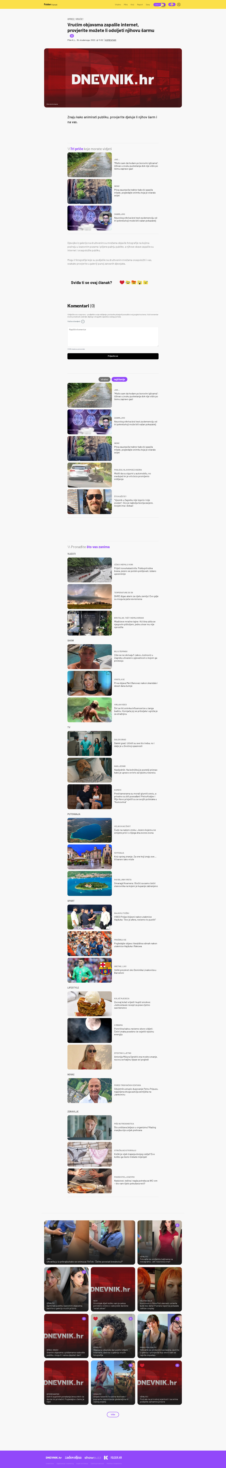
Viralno (118, 4)
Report (140, 4)
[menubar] (179, 4)
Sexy (148, 4)
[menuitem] (179, 4)
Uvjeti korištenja (82, 1463)
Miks (126, 4)
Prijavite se (113, 356)
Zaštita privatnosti (97, 1463)
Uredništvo (50, 1463)
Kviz (132, 4)
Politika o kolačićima (114, 1463)
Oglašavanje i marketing (65, 1463)
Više (113, 1414)
